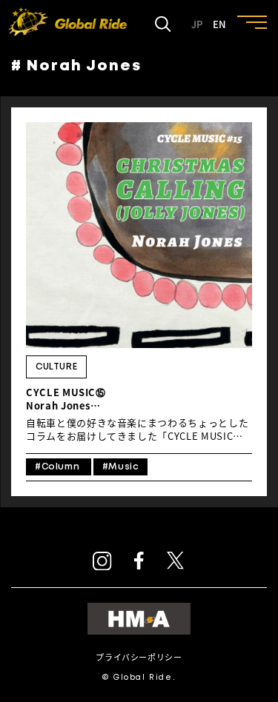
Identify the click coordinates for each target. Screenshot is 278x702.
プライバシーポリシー (139, 657)
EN (219, 24)
